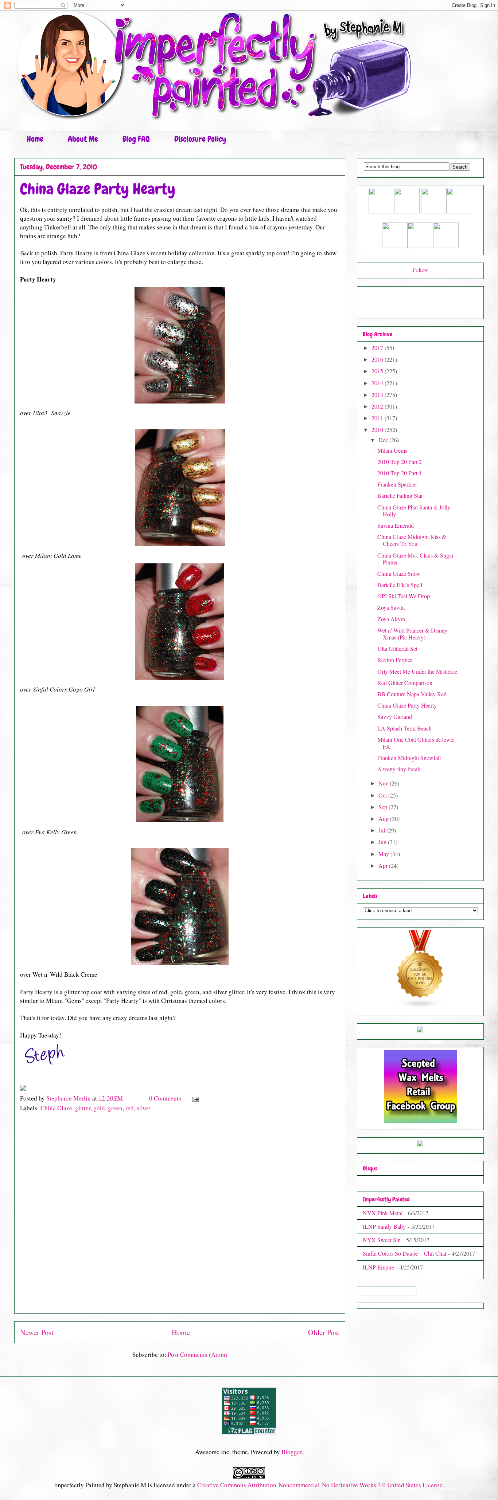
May (384, 854)
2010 (378, 429)
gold (99, 1108)
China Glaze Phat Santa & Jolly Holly (413, 510)
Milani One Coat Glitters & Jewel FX (416, 743)
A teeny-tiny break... (401, 769)
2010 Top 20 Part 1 (399, 473)
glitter (82, 1108)
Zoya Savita (391, 607)
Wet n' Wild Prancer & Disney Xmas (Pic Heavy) (412, 633)
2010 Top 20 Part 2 (399, 461)
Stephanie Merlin (69, 1098)
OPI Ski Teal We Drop (403, 596)
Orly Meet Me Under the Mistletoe (417, 671)
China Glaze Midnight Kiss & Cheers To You (411, 540)
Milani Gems (392, 450)
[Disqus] (179, 1216)
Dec (383, 440)
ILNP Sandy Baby (384, 1226)
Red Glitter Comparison (404, 682)
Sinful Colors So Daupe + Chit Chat (404, 1253)
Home (35, 139)
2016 (378, 359)
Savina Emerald (395, 525)
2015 (378, 371)
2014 (378, 383)
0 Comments (165, 1098)
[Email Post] (194, 1098)
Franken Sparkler (397, 484)
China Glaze (56, 1108)
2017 (378, 347)
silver (144, 1108)
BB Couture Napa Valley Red (412, 694)
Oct (383, 795)
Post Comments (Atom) (197, 1354)
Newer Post (37, 1332)
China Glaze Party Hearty (407, 705)
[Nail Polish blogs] (420, 1006)
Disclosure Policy (200, 139)
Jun (383, 842)
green (115, 1108)
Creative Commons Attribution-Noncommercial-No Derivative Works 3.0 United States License (320, 1485)
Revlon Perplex (395, 660)
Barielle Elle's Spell (399, 584)
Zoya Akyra (391, 619)
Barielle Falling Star (400, 495)
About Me (83, 139)
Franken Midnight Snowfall (409, 757)
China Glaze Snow (399, 573)
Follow (420, 269)
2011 (378, 418)
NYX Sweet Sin (382, 1240)
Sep (383, 807)
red (129, 1108)
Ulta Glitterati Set (397, 648)
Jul (382, 830)
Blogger (291, 1452)
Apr (383, 865)
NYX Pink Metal (382, 1213)
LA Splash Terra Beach (404, 728)
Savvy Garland (394, 716)
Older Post (323, 1332)
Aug (384, 818)
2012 (378, 406)
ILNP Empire (378, 1267)
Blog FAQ (136, 139)
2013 (378, 394)
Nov (384, 783)
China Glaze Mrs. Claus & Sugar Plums (415, 558)
